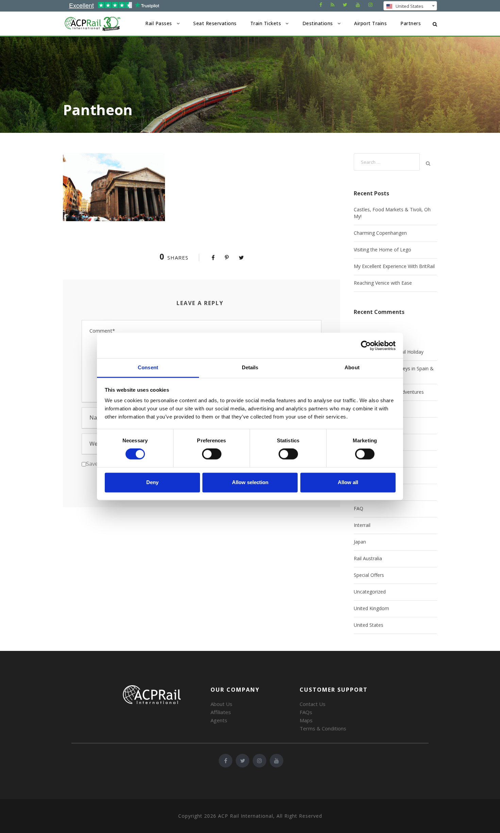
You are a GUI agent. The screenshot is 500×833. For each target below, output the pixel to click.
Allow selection (250, 482)
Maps (306, 720)
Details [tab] (250, 367)
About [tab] (352, 367)
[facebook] (320, 4)
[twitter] (345, 4)
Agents (219, 720)
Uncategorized (370, 591)
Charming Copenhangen (380, 233)
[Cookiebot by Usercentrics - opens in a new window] (366, 345)
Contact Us (313, 704)
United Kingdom (371, 608)
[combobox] (410, 6)
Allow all (348, 482)
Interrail (362, 525)
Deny (152, 482)
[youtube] (358, 4)
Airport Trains (370, 23)
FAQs (306, 712)
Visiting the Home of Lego (382, 249)
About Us (221, 704)
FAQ (358, 508)
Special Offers (369, 575)
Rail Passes (158, 23)
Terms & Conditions (323, 728)
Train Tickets (265, 23)
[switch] (211, 454)
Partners (410, 23)
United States (368, 625)
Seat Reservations (215, 23)
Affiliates (221, 712)
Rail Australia (368, 558)
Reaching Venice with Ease (383, 283)
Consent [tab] (148, 367)
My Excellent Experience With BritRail (394, 266)
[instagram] (370, 4)
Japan (360, 541)
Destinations (317, 23)
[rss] (332, 4)
